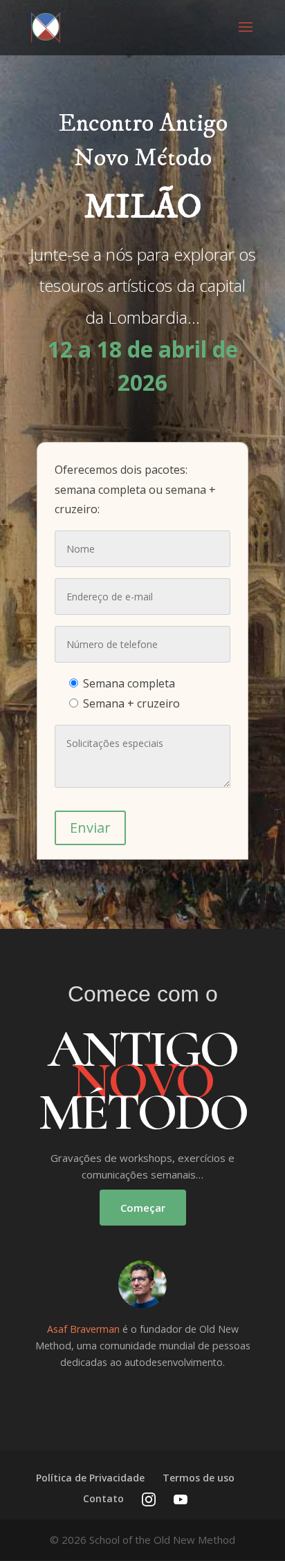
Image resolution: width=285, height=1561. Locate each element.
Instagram (149, 1499)
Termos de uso (199, 1477)
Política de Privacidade (90, 1477)
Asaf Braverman (83, 1329)
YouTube (180, 1499)
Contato (103, 1498)
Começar (142, 1207)
